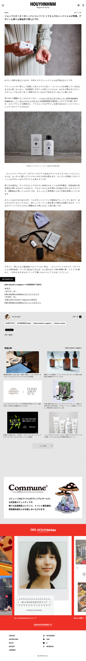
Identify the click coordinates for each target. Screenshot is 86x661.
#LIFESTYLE (9, 323)
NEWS (10, 335)
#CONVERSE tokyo (24, 323)
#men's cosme (59, 323)
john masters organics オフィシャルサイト (23, 303)
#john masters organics (42, 323)
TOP (6, 335)
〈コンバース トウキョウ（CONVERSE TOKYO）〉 (39, 101)
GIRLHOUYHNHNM (43, 625)
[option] (43, 577)
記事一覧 (75, 316)
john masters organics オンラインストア (22, 294)
